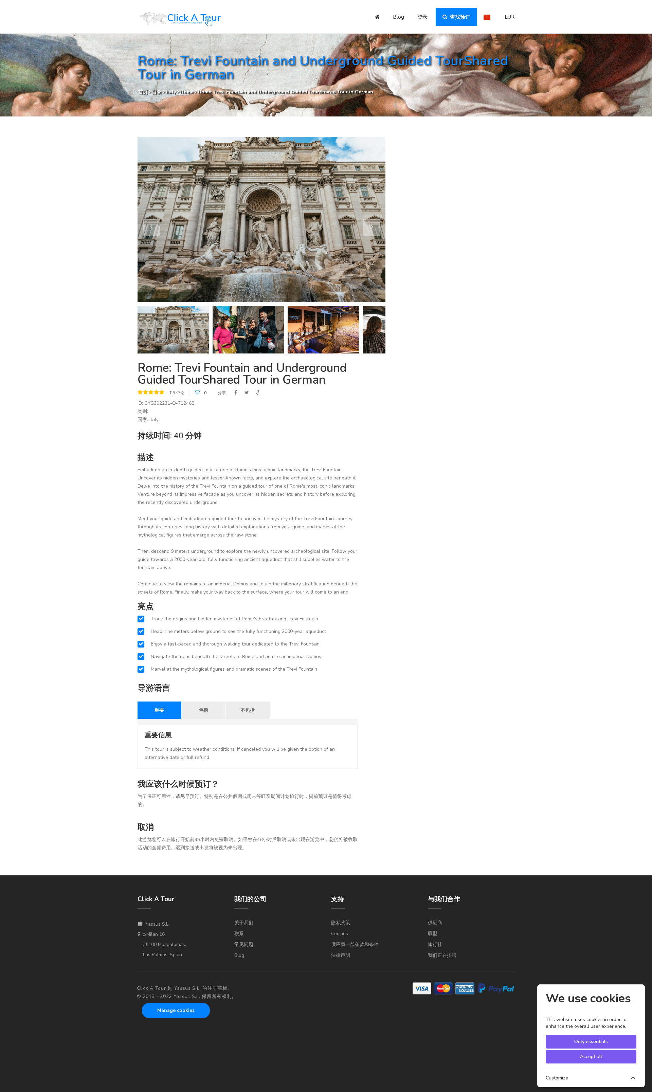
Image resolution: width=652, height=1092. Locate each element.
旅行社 (435, 944)
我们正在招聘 (442, 955)
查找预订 (458, 17)
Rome (187, 92)
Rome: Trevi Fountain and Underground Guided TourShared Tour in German (285, 92)
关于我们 (243, 923)
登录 (422, 17)
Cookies (339, 933)
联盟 (432, 933)
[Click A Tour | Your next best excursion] (180, 20)
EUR (509, 17)
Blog (398, 17)
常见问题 (243, 944)
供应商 (435, 923)
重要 (159, 710)
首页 (143, 92)
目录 (157, 92)
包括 (203, 710)
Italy (171, 92)
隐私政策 (340, 923)
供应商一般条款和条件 (355, 944)
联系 (239, 933)
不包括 (247, 710)
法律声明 (340, 955)
